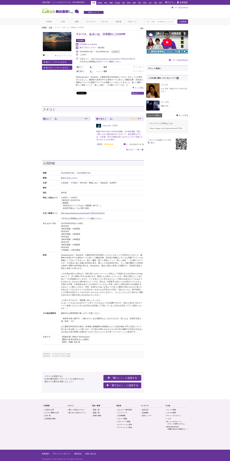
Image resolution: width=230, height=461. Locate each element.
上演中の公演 (49, 410)
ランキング (90, 22)
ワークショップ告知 (125, 427)
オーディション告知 (125, 424)
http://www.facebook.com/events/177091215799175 (113, 59)
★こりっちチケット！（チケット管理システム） (176, 423)
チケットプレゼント (173, 416)
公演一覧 (47, 416)
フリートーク (122, 413)
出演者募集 (122, 416)
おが (68, 354)
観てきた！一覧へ (133, 150)
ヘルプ (168, 419)
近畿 (134, 3)
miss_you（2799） (110, 125)
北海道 (99, 3)
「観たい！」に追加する (124, 378)
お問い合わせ (90, 454)
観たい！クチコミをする (56, 62)
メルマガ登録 (171, 413)
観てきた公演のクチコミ (77, 413)
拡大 (152, 143)
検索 (77, 22)
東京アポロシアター (88, 47)
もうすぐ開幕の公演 (51, 413)
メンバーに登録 (153, 115)
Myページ (133, 22)
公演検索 (182, 22)
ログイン (172, 2)
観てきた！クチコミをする (57, 68)
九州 (150, 3)
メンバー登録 (171, 410)
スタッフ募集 (122, 419)
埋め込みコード (137, 93)
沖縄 (155, 3)
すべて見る (183, 115)
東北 (105, 3)
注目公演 (145, 410)
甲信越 (117, 3)
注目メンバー (146, 416)
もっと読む (139, 88)
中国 (139, 3)
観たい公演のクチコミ (77, 410)
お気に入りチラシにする (64, 55)
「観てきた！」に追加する (124, 385)
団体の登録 (97, 416)
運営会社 (78, 454)
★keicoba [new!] (177, 428)
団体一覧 (96, 410)
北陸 (123, 3)
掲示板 (119, 22)
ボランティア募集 (124, 422)
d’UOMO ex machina (88, 44)
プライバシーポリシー (61, 454)
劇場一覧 (96, 413)
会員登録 (184, 2)
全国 (93, 3)
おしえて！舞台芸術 (125, 410)
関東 (111, 3)
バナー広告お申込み (181, 8)
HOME (49, 22)
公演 (63, 22)
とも (164, 85)
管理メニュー (93, 12)
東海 (128, 3)
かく (165, 102)
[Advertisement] (115, 441)
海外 (160, 3)
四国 (144, 3)
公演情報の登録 (50, 419)
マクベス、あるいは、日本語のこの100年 (101, 34)
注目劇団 (145, 413)
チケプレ (104, 22)
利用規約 (45, 454)
